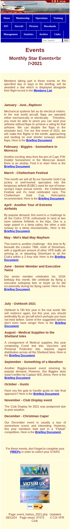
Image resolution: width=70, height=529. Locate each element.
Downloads (50, 26)
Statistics (28, 34)
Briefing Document (39, 140)
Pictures (33, 26)
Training (58, 18)
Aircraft (19, 26)
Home (7, 18)
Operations (42, 18)
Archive (43, 34)
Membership (23, 18)
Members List (43, 90)
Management (11, 34)
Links (57, 34)
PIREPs (15, 451)
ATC (6, 26)
